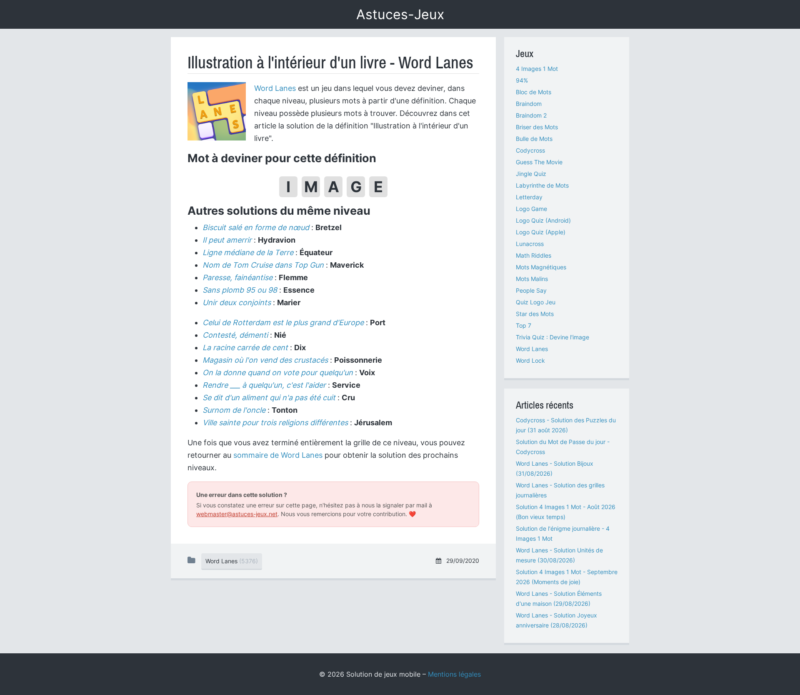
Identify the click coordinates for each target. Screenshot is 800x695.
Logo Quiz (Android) (543, 220)
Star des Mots (535, 313)
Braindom (529, 103)
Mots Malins (532, 278)
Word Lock (530, 360)
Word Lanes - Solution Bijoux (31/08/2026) (554, 468)
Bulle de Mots (534, 138)
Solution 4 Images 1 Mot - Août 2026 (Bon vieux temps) (565, 511)
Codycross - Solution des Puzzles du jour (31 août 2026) (566, 425)
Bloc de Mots (533, 91)
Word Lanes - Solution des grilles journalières (560, 490)
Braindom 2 (531, 115)
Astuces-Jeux (400, 14)
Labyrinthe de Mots (542, 185)
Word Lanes (275, 88)
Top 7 (523, 325)
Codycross (530, 150)
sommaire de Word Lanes (277, 455)
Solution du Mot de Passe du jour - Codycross (563, 446)
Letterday (529, 197)
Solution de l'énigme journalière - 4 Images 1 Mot (563, 533)
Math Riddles (533, 255)
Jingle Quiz (531, 173)
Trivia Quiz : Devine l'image (552, 337)
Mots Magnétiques (541, 267)
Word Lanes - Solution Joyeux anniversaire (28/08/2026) (556, 620)
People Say (531, 290)
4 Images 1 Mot (537, 68)
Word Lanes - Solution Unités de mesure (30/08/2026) (559, 555)
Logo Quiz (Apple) (540, 232)
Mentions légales (454, 674)
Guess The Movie (539, 162)
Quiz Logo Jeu (535, 302)
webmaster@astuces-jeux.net (237, 513)
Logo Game (531, 208)
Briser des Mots (537, 126)
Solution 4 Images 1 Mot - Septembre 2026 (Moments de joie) (567, 576)
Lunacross (530, 243)
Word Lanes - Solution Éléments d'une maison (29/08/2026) (559, 598)
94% (522, 80)
